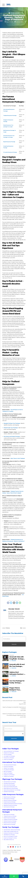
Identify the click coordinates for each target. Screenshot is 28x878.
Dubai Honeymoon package (9, 817)
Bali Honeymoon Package (9, 814)
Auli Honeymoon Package (9, 798)
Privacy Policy (10, 850)
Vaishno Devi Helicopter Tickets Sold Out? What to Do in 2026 (14, 701)
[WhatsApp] (14, 876)
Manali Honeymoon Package (9, 797)
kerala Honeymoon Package (9, 801)
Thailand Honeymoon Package (9, 115)
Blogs (15, 850)
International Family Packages (10, 764)
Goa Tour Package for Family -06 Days (16, 682)
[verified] (22, 859)
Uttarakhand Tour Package (9, 834)
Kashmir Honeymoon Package (10, 800)
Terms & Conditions (7, 853)
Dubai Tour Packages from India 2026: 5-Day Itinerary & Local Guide (14, 708)
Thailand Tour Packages (9, 776)
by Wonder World (19, 21)
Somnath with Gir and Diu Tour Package (16, 665)
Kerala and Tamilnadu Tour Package (11, 833)
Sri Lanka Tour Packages (9, 769)
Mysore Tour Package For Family (10, 836)
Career (15, 851)
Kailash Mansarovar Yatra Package (11, 788)
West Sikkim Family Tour (9, 839)
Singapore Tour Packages (9, 774)
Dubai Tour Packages (8, 773)
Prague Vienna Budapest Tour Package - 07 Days (15, 689)
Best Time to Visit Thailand (18, 458)
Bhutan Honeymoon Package (10, 822)
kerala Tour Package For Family (10, 837)
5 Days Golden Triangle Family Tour (11, 831)
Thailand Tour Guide (14, 13)
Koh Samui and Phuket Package (12, 436)
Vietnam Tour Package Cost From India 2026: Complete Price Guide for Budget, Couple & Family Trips (14, 714)
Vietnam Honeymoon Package (10, 821)
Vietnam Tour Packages (9, 768)
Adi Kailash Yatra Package (9, 791)
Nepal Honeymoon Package (9, 141)
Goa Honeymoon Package (9, 806)
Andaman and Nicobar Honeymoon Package (13, 803)
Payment (19, 850)
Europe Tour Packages (8, 766)
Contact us (5, 850)
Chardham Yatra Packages (9, 783)
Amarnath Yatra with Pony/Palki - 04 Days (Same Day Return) (16, 658)
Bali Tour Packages (8, 771)
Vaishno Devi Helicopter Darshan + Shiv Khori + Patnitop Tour (16, 673)
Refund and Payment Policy (8, 851)
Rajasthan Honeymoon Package (10, 805)
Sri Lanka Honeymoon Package (10, 152)
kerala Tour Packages (8, 759)
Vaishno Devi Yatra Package (9, 785)
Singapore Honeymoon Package (10, 819)
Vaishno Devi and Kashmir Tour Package (12, 789)
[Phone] (23, 876)
